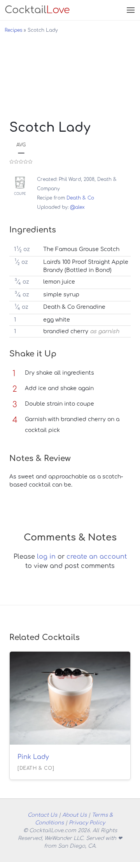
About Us (74, 815)
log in (46, 556)
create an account (96, 556)
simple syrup (61, 295)
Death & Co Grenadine (74, 307)
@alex (77, 207)
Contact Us (42, 815)
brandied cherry (65, 331)
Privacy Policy (87, 823)
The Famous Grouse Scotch (81, 249)
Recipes (13, 30)
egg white (56, 320)
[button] (130, 10)
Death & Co (80, 198)
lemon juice (59, 282)
